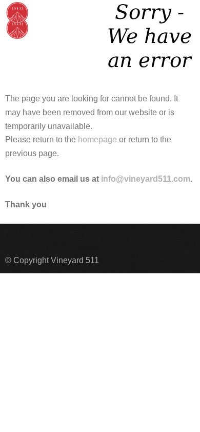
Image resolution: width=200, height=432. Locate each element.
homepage (97, 139)
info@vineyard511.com (145, 179)
